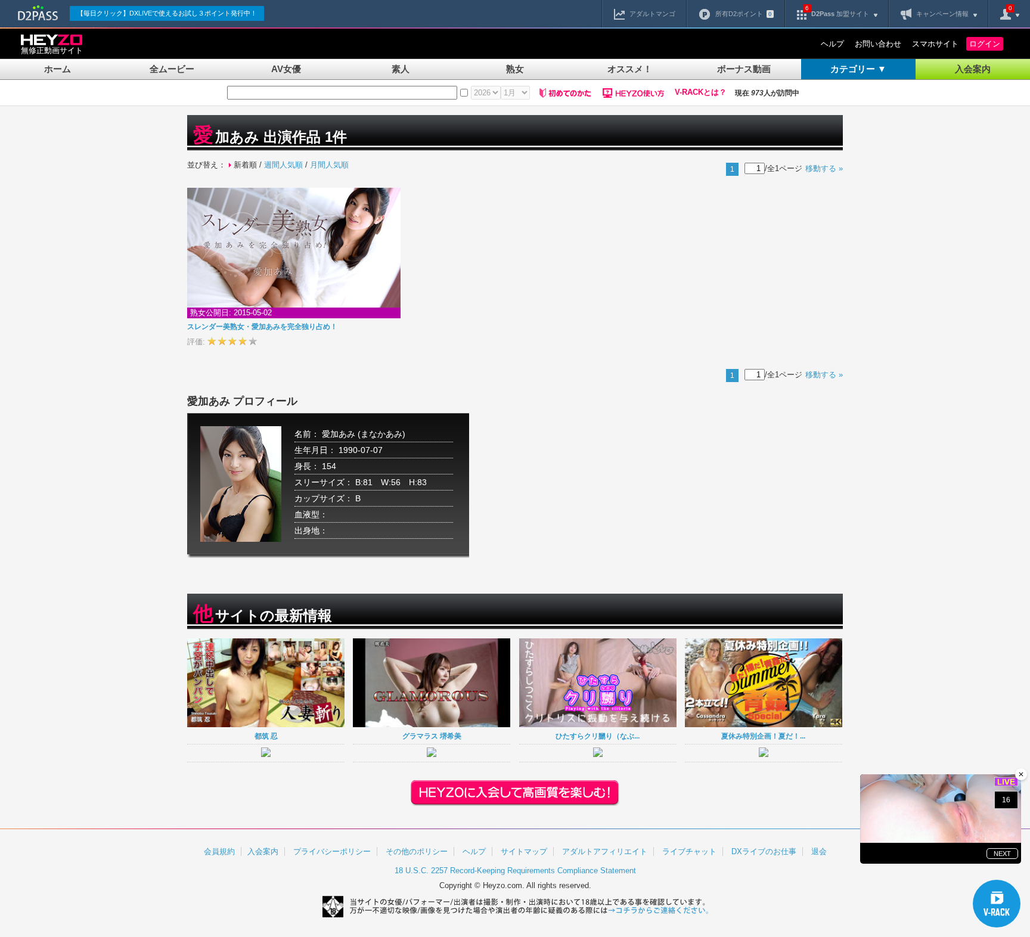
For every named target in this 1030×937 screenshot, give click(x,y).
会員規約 (219, 851)
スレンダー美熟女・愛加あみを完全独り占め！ (262, 326)
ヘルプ (832, 43)
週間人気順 (283, 164)
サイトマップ (524, 851)
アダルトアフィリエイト (604, 851)
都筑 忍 (266, 736)
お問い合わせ (878, 43)
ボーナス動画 (744, 69)
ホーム (57, 69)
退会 (819, 851)
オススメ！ (629, 69)
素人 (400, 69)
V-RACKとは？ (701, 92)
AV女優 (286, 69)
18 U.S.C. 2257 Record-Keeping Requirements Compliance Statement (515, 870)
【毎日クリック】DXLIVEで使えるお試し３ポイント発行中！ (167, 13)
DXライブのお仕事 (763, 851)
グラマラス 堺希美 (431, 736)
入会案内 (973, 69)
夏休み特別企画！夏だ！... (763, 736)
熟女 (515, 69)
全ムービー (172, 69)
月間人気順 (329, 164)
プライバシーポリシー (332, 851)
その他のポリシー (417, 851)
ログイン (984, 43)
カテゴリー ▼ (858, 69)
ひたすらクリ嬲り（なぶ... (598, 736)
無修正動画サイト (52, 50)
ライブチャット (689, 851)
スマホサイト (935, 43)
